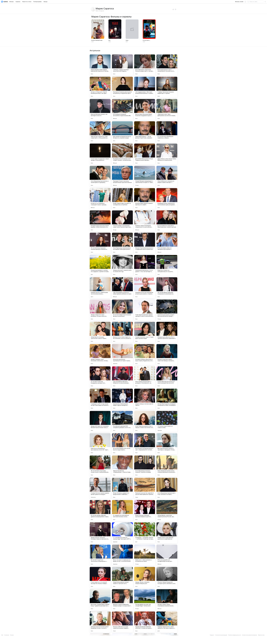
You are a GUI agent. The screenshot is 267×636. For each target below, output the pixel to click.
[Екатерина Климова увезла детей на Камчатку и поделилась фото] (122, 87)
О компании (6, 635)
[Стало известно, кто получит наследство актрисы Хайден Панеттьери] (100, 577)
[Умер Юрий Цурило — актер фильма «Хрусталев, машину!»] (144, 131)
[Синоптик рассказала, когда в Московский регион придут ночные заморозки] (166, 310)
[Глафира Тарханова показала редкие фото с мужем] (166, 87)
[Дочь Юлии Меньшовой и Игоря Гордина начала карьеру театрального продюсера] (144, 154)
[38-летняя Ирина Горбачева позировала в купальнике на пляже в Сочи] (166, 287)
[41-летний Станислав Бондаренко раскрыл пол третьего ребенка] (100, 376)
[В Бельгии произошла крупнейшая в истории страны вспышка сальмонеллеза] (122, 354)
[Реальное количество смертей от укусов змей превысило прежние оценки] (144, 488)
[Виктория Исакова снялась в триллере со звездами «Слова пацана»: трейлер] (166, 443)
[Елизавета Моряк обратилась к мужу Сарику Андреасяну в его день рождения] (144, 354)
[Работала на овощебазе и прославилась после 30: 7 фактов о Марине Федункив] (100, 443)
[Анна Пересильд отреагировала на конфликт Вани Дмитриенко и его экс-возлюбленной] (122, 243)
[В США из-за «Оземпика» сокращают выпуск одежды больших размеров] (100, 198)
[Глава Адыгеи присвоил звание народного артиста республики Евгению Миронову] (144, 310)
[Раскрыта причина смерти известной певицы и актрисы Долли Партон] (166, 354)
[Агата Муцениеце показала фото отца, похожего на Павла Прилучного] (166, 488)
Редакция (212, 635)
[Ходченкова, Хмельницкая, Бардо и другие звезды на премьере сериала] (122, 399)
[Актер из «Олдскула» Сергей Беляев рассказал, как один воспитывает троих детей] (100, 87)
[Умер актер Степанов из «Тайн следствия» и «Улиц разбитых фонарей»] (100, 131)
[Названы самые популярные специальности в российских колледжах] (144, 220)
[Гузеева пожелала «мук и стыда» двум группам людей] (144, 332)
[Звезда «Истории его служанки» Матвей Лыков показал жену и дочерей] (100, 421)
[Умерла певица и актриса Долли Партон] (144, 399)
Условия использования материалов (249, 635)
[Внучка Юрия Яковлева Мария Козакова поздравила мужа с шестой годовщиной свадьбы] (144, 109)
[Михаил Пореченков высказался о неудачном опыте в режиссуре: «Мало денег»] (144, 243)
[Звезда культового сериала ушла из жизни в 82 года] (122, 265)
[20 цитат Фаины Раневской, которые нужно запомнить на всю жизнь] (166, 577)
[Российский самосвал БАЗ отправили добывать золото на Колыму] (122, 421)
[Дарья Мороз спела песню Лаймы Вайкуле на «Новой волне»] (166, 154)
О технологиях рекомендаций (221, 635)
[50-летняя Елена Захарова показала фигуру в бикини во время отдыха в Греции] (100, 243)
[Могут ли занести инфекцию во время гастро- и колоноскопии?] (122, 555)
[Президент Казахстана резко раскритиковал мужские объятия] (122, 176)
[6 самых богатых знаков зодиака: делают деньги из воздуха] (100, 488)
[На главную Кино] (5, 1)
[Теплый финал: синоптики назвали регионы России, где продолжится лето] (166, 510)
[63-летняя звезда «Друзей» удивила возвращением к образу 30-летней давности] (100, 510)
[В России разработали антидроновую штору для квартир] (166, 555)
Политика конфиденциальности (234, 635)
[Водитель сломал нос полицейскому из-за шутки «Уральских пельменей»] (166, 265)
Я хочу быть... (146, 40)
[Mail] (2, 1)
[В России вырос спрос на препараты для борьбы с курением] (166, 243)
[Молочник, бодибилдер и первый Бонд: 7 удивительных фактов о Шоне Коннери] (100, 599)
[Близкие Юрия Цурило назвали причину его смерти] (144, 198)
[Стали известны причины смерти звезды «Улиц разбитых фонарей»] (100, 154)
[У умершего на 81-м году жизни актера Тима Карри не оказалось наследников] (100, 399)
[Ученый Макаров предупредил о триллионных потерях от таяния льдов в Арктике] (144, 176)
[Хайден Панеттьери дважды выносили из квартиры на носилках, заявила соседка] (166, 532)
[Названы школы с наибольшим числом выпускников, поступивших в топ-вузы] (100, 287)
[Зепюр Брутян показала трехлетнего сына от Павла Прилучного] (100, 332)
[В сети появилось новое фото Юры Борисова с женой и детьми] (166, 220)
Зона (127, 40)
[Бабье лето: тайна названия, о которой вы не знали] (144, 555)
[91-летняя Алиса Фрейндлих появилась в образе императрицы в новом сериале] (166, 131)
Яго (109, 40)
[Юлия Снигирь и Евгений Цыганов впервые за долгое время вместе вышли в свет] (144, 510)
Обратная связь (261, 635)
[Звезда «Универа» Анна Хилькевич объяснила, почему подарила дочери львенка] (100, 354)
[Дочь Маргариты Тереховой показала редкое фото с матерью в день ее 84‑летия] (144, 64)
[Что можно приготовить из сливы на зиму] (166, 421)
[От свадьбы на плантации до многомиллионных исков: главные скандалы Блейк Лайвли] (122, 510)
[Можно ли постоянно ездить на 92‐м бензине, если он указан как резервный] (122, 332)
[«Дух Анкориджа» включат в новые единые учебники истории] (122, 287)
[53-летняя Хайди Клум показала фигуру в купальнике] (122, 310)
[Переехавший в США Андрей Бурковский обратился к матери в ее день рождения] (100, 64)
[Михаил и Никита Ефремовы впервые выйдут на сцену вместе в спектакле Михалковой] (122, 599)
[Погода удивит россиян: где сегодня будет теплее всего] (144, 599)
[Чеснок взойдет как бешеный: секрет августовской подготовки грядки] (122, 220)
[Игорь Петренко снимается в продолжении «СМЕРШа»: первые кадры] (122, 488)
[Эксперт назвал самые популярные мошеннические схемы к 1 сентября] (166, 599)
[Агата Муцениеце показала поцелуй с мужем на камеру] (144, 466)
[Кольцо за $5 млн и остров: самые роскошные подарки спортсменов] (122, 621)
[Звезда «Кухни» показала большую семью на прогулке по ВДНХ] (100, 532)
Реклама (12, 635)
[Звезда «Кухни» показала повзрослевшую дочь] (144, 577)
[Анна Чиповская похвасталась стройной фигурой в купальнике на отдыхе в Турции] (166, 466)
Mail (2, 635)
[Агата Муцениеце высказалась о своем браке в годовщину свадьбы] (100, 176)
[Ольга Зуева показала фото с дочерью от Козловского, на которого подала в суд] (144, 376)
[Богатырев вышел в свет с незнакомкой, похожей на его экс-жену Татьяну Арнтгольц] (166, 64)
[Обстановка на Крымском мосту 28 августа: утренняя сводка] (122, 131)
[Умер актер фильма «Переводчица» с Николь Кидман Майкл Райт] (122, 466)
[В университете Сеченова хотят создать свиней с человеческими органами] (122, 154)
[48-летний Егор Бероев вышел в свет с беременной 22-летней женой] (144, 443)
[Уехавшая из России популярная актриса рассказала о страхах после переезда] (144, 287)
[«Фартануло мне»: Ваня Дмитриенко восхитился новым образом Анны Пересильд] (166, 109)
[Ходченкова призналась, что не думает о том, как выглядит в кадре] (144, 265)
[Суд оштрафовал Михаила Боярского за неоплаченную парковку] (122, 376)
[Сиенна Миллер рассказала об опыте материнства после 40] (166, 376)
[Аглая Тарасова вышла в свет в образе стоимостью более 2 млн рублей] (144, 421)
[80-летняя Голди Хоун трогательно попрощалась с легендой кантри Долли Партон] (100, 555)
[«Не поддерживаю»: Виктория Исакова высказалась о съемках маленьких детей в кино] (144, 87)
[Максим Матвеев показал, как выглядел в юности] (100, 109)
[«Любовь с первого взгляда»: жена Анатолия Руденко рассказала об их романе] (122, 64)
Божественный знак (96, 40)
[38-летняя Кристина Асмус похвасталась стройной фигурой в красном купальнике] (100, 466)
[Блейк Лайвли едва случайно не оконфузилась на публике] (122, 198)
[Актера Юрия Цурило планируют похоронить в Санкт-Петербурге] (166, 399)
